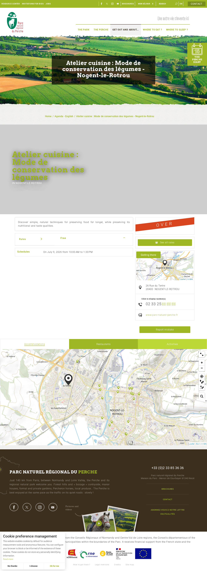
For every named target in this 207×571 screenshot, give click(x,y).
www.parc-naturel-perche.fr (162, 314)
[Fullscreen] (201, 354)
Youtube (118, 4)
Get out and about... (125, 29)
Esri (198, 444)
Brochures (128, 4)
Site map (130, 565)
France (124, 553)
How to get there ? (81, 565)
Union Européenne (143, 553)
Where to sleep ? (177, 29)
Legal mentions (102, 565)
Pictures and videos (71, 508)
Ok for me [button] (54, 566)
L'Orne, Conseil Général (89, 553)
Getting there (148, 254)
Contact (196, 3)
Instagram (112, 4)
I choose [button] (34, 566)
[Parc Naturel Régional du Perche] (15, 22)
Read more (8, 559)
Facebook (101, 4)
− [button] (202, 368)
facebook (14, 507)
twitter (27, 507)
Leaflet (183, 279)
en (181, 4)
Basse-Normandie (72, 553)
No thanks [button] (12, 566)
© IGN (190, 279)
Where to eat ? (152, 29)
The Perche (101, 29)
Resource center (11, 4)
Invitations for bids (33, 4)
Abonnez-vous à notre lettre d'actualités (168, 512)
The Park (83, 29)
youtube (52, 507)
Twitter (107, 4)
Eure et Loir (107, 553)
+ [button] (202, 363)
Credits (117, 565)
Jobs (48, 4)
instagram (39, 507)
